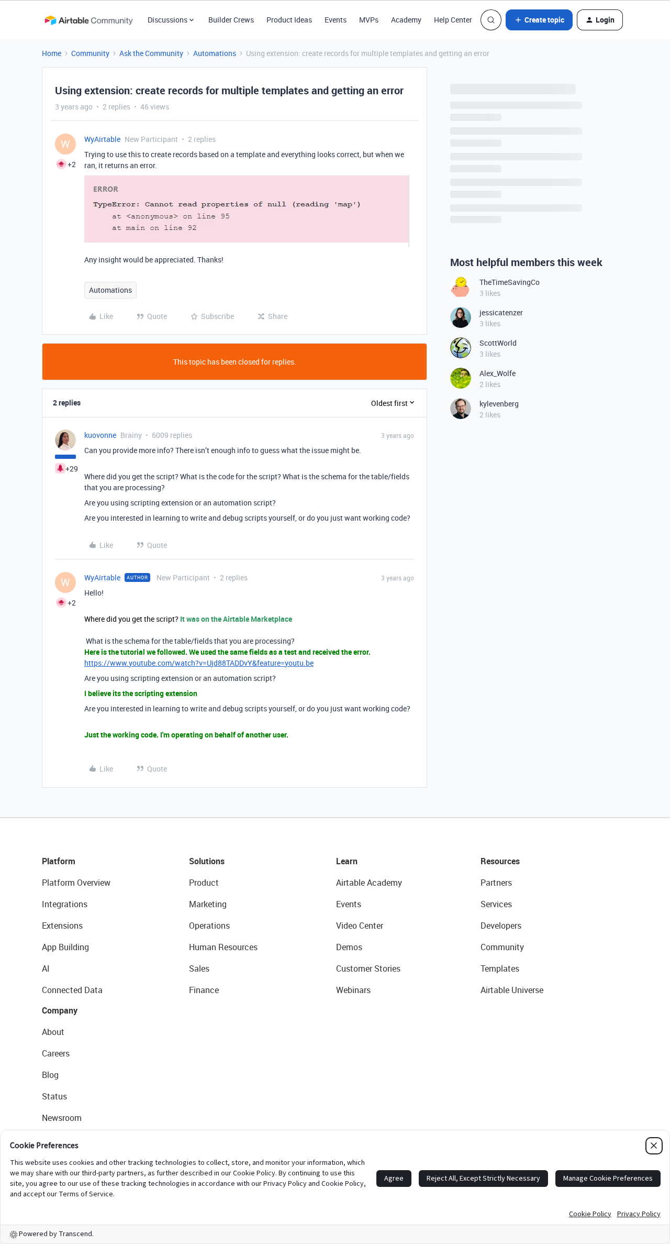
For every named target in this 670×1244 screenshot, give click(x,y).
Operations (209, 925)
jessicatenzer (501, 312)
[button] (539, 19)
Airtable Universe (512, 990)
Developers (501, 925)
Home (51, 53)
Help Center (453, 20)
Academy (406, 20)
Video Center (359, 925)
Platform (58, 861)
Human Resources (223, 947)
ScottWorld (498, 343)
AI (46, 968)
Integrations (64, 904)
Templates (500, 968)
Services (496, 904)
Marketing (208, 904)
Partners (496, 882)
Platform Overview (76, 882)
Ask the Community (151, 53)
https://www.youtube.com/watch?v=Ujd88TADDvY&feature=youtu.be (199, 663)
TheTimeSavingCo (509, 282)
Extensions (62, 925)
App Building (65, 947)
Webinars (353, 990)
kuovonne (100, 435)
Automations (214, 53)
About (53, 1032)
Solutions (207, 861)
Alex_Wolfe (497, 373)
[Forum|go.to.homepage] (88, 19)
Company (59, 1010)
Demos (349, 947)
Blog (50, 1075)
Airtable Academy (369, 882)
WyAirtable (102, 139)
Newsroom (62, 1118)
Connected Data (72, 990)
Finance (204, 990)
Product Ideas (289, 20)
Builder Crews (231, 20)
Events (336, 20)
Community (90, 53)
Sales (199, 968)
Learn (347, 861)
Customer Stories (368, 968)
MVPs (368, 20)
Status (54, 1096)
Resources (500, 861)
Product (204, 882)
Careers (56, 1053)
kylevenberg (499, 404)
